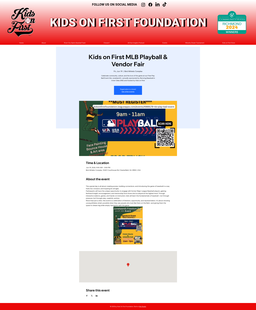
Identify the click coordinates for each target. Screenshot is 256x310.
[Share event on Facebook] (87, 296)
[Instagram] (143, 4)
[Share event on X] (92, 296)
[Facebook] (150, 4)
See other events (128, 92)
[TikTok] (164, 4)
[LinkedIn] (157, 4)
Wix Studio (142, 306)
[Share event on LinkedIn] (97, 296)
